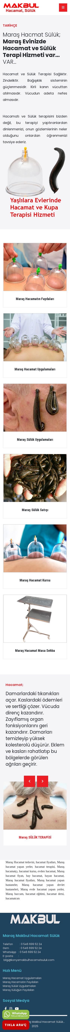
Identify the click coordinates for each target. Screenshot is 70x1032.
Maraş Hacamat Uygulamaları (22, 978)
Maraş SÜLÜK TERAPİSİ (35, 837)
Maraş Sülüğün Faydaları (18, 990)
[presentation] (29, 781)
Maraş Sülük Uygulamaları (19, 986)
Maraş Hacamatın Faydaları (20, 982)
